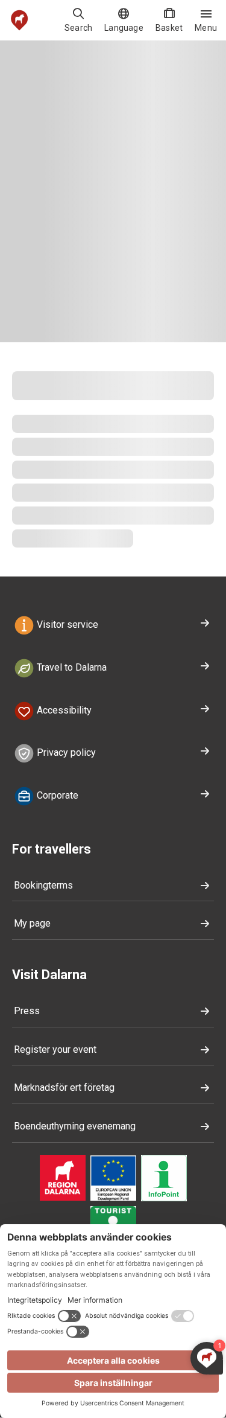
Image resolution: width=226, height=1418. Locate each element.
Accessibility (63, 710)
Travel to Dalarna (70, 667)
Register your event (55, 1049)
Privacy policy (65, 753)
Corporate (56, 795)
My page (32, 923)
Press (27, 1011)
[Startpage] (19, 20)
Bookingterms (43, 885)
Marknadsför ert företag (64, 1087)
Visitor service (66, 624)
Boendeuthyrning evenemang (75, 1126)
